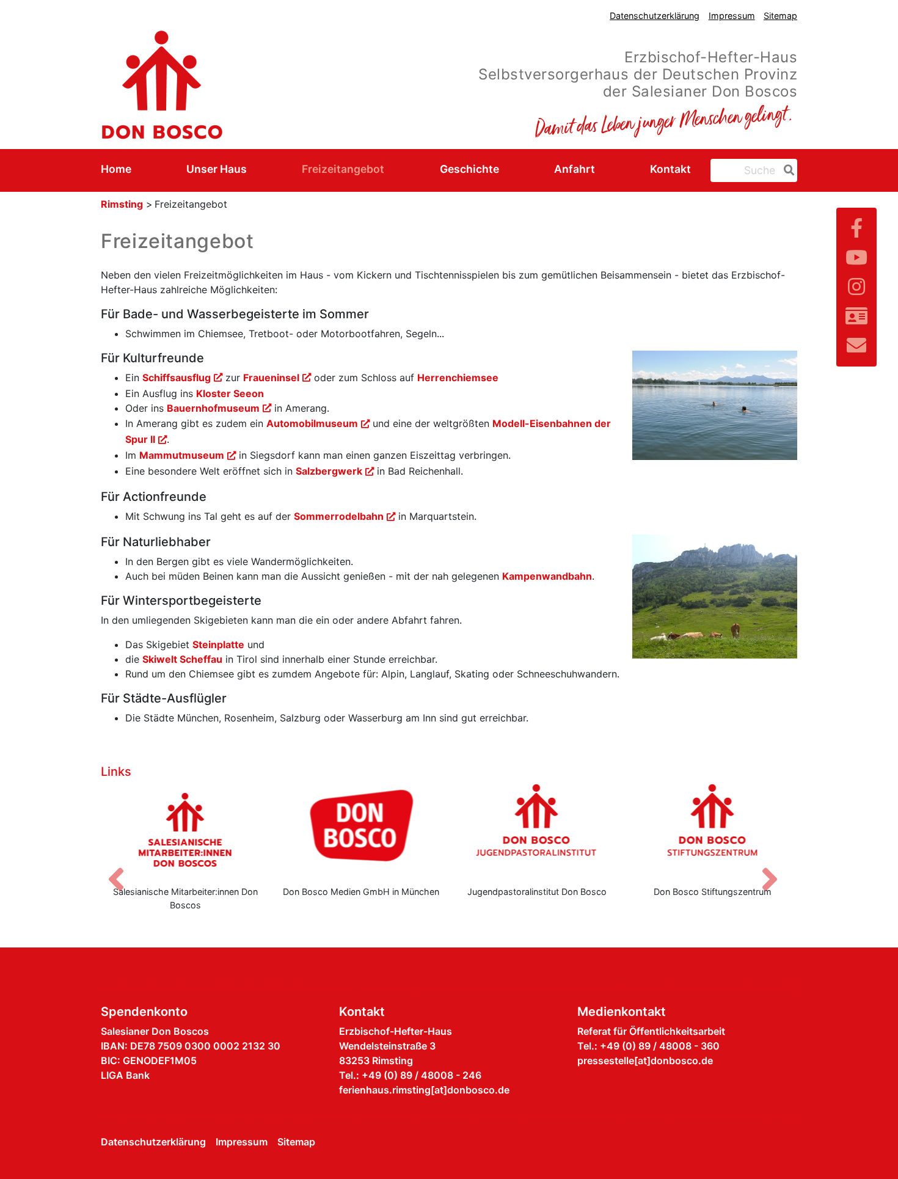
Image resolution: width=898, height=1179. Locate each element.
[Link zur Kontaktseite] (856, 316)
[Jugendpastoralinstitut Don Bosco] (537, 829)
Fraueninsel (271, 377)
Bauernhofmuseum (213, 408)
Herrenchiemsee (457, 377)
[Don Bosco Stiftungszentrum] (713, 829)
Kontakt (670, 168)
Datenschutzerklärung (654, 15)
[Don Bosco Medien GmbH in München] (362, 829)
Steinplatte (218, 644)
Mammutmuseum (181, 455)
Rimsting (122, 204)
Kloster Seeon (230, 393)
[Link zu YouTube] (856, 257)
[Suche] (786, 170)
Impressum (732, 15)
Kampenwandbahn (547, 576)
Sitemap (780, 15)
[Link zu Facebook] (856, 228)
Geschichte (469, 168)
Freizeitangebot (343, 168)
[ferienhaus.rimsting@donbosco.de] (856, 345)
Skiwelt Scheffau (182, 659)
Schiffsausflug (176, 377)
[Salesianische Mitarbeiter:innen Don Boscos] (186, 829)
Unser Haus (216, 168)
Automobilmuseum (312, 423)
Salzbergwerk (329, 471)
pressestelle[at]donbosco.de (645, 1060)
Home (116, 168)
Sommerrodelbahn (339, 516)
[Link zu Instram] (856, 287)
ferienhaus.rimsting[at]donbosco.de (424, 1090)
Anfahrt (574, 168)
